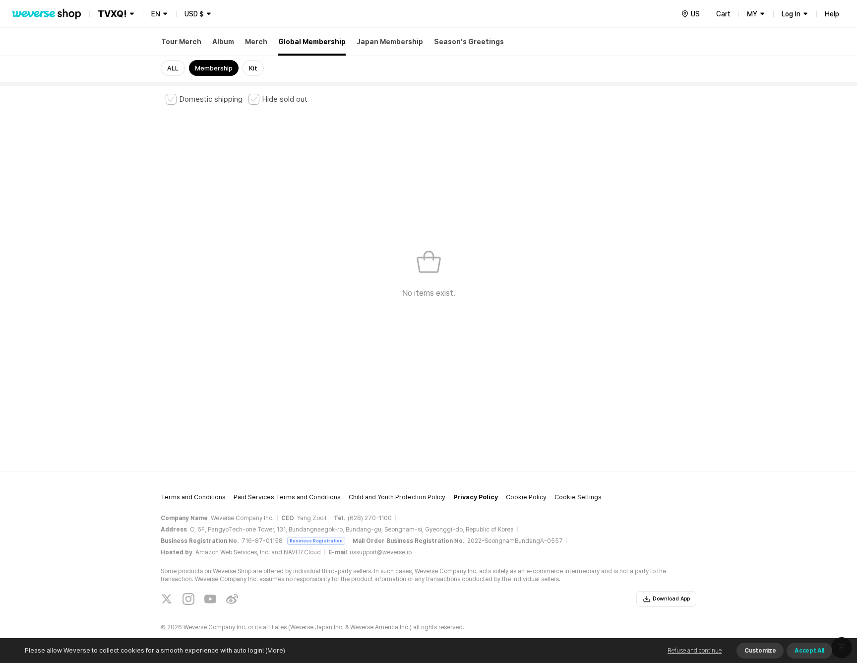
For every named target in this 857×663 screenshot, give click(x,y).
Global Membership (312, 42)
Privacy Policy (475, 497)
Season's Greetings (469, 42)
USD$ (194, 14)
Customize (760, 650)
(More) (275, 650)
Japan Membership (390, 42)
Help (832, 14)
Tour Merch (181, 42)
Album (223, 42)
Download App (671, 599)
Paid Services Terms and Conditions (287, 497)
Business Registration (316, 540)
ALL (173, 68)
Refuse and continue (695, 650)
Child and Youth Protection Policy (397, 497)
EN (155, 14)
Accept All (809, 650)
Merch (256, 42)
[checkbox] (204, 99)
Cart (723, 14)
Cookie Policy (526, 497)
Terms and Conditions (193, 497)
